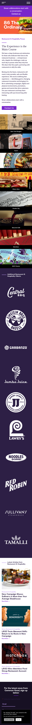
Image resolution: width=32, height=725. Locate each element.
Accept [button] (18, 719)
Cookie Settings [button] (9, 719)
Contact (29, 185)
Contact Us (9, 108)
